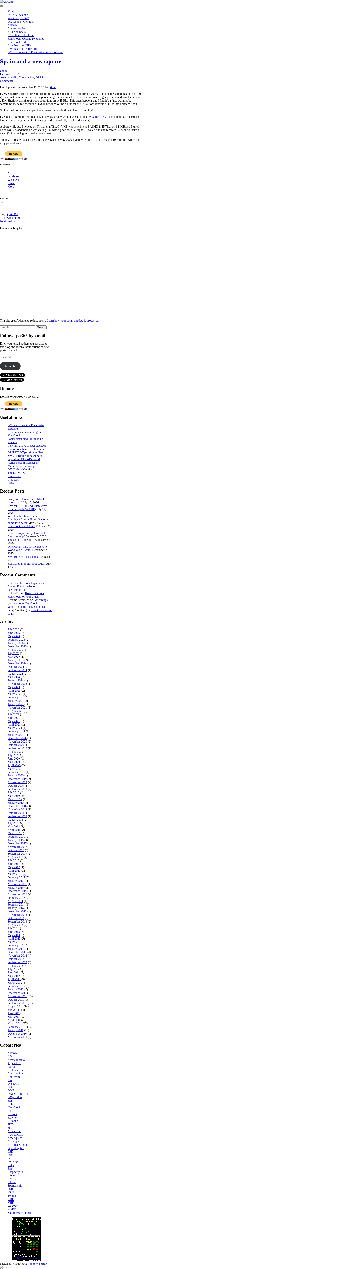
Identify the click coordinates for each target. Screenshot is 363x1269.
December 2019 (17, 778)
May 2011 (14, 1016)
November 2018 (17, 809)
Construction (26, 77)
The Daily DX (16, 472)
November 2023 (17, 683)
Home (11, 11)
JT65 (11, 1124)
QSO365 (12, 214)
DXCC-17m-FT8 (18, 1093)
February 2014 (16, 904)
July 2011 (13, 1009)
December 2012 (17, 952)
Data (10, 1087)
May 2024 (14, 677)
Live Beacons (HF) (19, 45)
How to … (14, 1117)
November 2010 (17, 1037)
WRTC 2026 (15, 516)
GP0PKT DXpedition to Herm (26, 452)
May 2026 (14, 636)
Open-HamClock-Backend (24, 459)
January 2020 (16, 775)
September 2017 (17, 853)
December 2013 (17, 911)
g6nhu (4, 70)
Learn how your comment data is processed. (73, 320)
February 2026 (16, 639)
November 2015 (17, 894)
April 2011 (14, 1020)
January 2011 (15, 1030)
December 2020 (17, 738)
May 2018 (14, 826)
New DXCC (15, 1134)
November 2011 (17, 996)
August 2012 (15, 965)
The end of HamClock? (22, 539)
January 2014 (16, 908)
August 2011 (15, 1006)
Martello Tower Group (21, 466)
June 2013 (14, 931)
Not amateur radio (18, 1144)
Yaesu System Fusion (20, 1212)
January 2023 (16, 700)
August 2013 (15, 925)
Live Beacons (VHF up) (22, 48)
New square (15, 1138)
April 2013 (14, 938)
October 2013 (16, 918)
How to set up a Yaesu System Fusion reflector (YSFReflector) (26, 586)
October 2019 (16, 785)
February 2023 (16, 697)
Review (12, 1175)
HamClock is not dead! (21, 526)
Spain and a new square (30, 61)
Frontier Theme (37, 1263)
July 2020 (13, 755)
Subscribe (10, 366)
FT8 (10, 1104)
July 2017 (13, 860)
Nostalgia (13, 1141)
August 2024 (15, 673)
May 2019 (14, 795)
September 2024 (17, 670)
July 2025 (13, 653)
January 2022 (16, 704)
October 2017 (16, 850)
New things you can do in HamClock (28, 601)
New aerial (14, 1131)
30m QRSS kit (101, 116)
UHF (11, 1199)
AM (10, 1056)
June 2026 (14, 632)
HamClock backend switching (26, 38)
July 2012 (13, 969)
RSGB (12, 1178)
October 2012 (16, 958)
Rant (10, 1168)
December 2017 (17, 843)
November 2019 (17, 782)
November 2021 (17, 707)
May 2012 (14, 975)
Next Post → (8, 221)
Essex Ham (14, 476)
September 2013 (17, 921)
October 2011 (16, 999)
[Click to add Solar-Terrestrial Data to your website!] (26, 1260)
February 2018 (16, 836)
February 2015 (16, 897)
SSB (10, 1189)
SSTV (11, 1192)
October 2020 (16, 744)
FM (10, 1100)
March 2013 (15, 941)
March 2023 (15, 694)
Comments (6, 80)
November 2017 (17, 846)
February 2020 (16, 772)
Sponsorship (15, 1185)
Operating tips (16, 1148)
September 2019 (17, 789)
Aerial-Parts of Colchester (23, 462)
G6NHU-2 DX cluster (21, 35)
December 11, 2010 (11, 74)
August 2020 (15, 751)
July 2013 (13, 928)
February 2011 (16, 1026)
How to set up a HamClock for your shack (26, 595)
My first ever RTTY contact (24, 556)
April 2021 (14, 724)
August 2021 (15, 711)
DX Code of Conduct (20, 21)
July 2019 (13, 792)
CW (10, 1080)
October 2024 (16, 666)
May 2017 (14, 867)
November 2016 (17, 884)
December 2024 (17, 663)
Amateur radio (8, 77)
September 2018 (17, 816)
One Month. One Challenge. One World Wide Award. (27, 548)
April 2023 (14, 690)
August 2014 (15, 901)
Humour (13, 1121)
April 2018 (14, 829)
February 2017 (16, 877)
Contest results (16, 28)
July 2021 (13, 714)
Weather (12, 1205)
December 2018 (17, 806)
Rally (11, 1165)
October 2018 (16, 812)
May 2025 (14, 656)
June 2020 (14, 758)
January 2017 (16, 880)
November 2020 (17, 741)
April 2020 (14, 765)
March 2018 (15, 833)
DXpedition (15, 1097)
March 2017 (15, 874)
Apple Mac (14, 1063)
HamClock (14, 1107)
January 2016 (16, 887)
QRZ (11, 483)
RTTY (12, 1182)
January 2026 (16, 643)
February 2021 (16, 731)
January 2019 (16, 802)
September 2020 (17, 748)
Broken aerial (16, 1070)
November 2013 (17, 914)
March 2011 (15, 1023)
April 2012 (14, 979)
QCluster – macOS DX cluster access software (35, 52)
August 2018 (15, 819)
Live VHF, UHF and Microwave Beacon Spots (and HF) (27, 507)
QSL (10, 1158)
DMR (11, 1090)
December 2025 (17, 646)
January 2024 (16, 680)
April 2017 (14, 870)
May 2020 (14, 761)
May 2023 (14, 687)
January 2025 (16, 660)
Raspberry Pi (15, 1172)
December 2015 (17, 891)
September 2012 (17, 962)
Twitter (12, 1195)
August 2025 (15, 649)
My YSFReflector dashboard (25, 455)
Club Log (13, 479)
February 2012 (16, 986)
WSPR (12, 1209)
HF (10, 1110)
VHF (11, 1202)
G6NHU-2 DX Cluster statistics (27, 445)
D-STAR (13, 1083)
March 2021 (15, 728)
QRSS (39, 77)
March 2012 (15, 982)
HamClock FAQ (17, 42)
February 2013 (16, 945)
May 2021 (14, 721)
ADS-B (12, 25)
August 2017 (15, 857)
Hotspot (12, 1114)
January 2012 (16, 989)
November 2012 (17, 955)
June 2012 (14, 972)
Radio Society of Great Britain (26, 449)
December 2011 (17, 992)
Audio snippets (17, 31)
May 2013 (14, 935)
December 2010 (17, 1033)
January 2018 (16, 840)
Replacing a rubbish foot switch (26, 563)
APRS (11, 1066)
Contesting (14, 1076)
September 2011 (17, 1003)
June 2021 (14, 717)
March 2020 (15, 768)
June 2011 (14, 1013)
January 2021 (16, 734)
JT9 (10, 1127)
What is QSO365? (18, 18)
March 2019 (15, 799)
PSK (10, 1151)
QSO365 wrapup (18, 14)
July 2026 (13, 629)
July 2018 (13, 823)
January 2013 (16, 948)
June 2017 (14, 863)
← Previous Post (10, 217)
